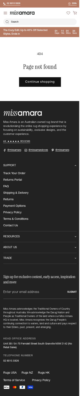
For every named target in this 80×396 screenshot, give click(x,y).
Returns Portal (12, 179)
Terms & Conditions (15, 219)
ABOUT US (10, 247)
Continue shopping (38, 81)
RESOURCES (11, 236)
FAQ (6, 186)
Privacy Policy (12, 212)
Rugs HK (43, 372)
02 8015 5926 (11, 361)
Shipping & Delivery (16, 192)
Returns (8, 199)
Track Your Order (14, 173)
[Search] (7, 22)
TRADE (7, 258)
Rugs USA (10, 372)
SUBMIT (69, 292)
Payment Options (14, 206)
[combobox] (38, 22)
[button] (72, 13)
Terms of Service (14, 380)
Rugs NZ (27, 372)
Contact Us (10, 225)
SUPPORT (9, 165)
